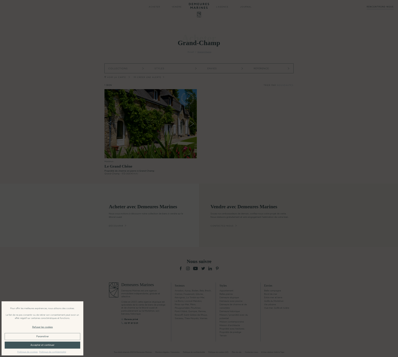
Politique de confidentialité (52, 351)
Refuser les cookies (42, 327)
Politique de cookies (27, 351)
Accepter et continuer (42, 344)
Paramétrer (42, 336)
